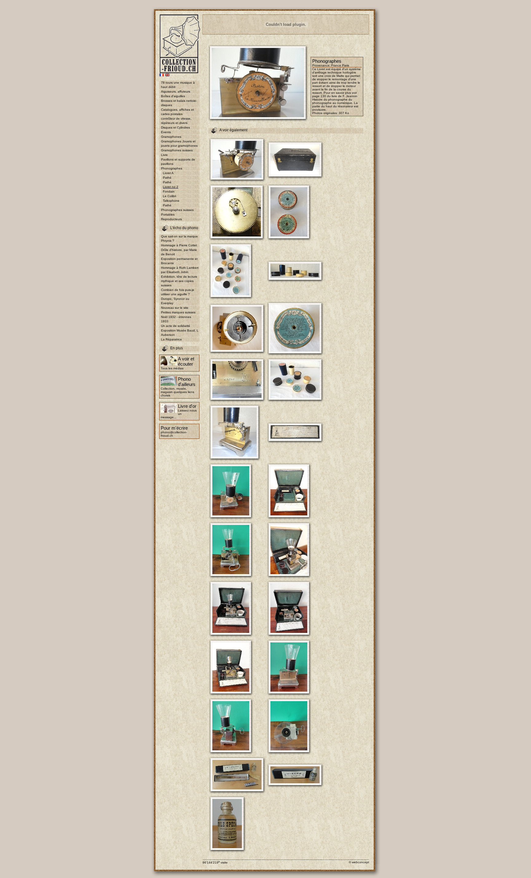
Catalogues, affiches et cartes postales (177, 112)
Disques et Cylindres (175, 127)
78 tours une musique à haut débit (178, 85)
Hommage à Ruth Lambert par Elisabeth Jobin (180, 270)
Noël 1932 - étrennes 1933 (176, 319)
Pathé (167, 177)
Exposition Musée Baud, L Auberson (180, 332)
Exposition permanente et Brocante (179, 261)
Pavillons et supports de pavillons (178, 161)
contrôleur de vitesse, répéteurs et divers (176, 121)
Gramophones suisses (177, 150)
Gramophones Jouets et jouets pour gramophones (179, 143)
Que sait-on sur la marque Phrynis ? (179, 238)
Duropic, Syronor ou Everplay (175, 301)
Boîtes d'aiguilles (173, 96)
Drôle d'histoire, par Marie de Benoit (179, 252)
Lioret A (168, 173)
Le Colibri (169, 196)
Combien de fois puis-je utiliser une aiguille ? (177, 292)
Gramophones (171, 136)
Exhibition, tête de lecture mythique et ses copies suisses (179, 281)
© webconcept (359, 862)
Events (166, 132)
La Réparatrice (171, 339)
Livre (164, 155)
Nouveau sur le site (174, 307)
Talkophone (171, 200)
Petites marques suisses (178, 312)
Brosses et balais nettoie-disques (179, 103)
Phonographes (171, 168)
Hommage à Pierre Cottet (179, 245)
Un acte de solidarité (175, 326)
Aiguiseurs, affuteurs (175, 91)
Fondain (169, 191)
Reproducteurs (171, 219)
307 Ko (344, 113)
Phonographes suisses (177, 210)
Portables (168, 214)
